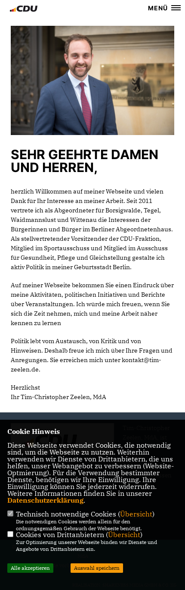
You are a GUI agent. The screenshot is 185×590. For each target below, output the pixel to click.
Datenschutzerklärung (45, 500)
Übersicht (136, 514)
